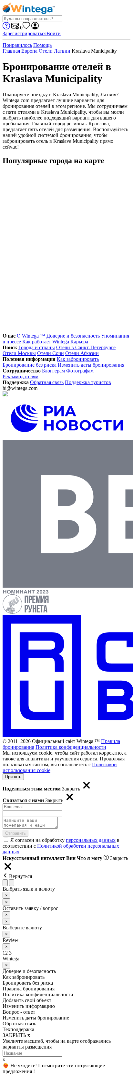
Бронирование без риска (29, 365)
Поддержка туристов (88, 382)
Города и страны (36, 347)
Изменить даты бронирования (91, 365)
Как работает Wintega (45, 341)
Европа (29, 51)
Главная (11, 51)
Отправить (15, 833)
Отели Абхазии (82, 353)
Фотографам (80, 370)
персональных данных (91, 840)
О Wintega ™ (31, 336)
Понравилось (17, 45)
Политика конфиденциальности (71, 747)
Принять (13, 776)
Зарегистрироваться (24, 33)
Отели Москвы (19, 353)
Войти (53, 33)
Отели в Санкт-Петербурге (86, 347)
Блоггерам (53, 370)
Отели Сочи (50, 353)
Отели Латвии (54, 51)
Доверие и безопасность (73, 336)
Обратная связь (47, 382)
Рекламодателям (20, 376)
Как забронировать (78, 359)
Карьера (79, 341)
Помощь (42, 45)
